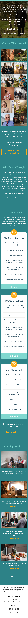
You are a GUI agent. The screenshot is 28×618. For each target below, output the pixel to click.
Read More (12, 476)
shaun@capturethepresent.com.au (14, 602)
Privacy (16, 612)
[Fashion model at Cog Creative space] (7, 93)
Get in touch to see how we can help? (14, 152)
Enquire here (12, 29)
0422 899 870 (14, 600)
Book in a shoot (12, 432)
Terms (11, 612)
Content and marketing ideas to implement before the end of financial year (14, 533)
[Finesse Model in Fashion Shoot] (20, 106)
